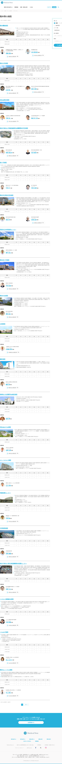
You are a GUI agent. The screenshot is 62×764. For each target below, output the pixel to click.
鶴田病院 (2, 359)
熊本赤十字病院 (4, 260)
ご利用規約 (39, 744)
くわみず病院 (4, 632)
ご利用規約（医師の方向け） (49, 744)
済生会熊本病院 (4, 100)
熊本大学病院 (4, 63)
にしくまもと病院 (5, 460)
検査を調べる (31, 739)
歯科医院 (58, 25)
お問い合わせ (29, 747)
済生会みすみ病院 (5, 427)
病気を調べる (13, 739)
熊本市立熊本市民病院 (6, 195)
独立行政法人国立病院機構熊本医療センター (13, 563)
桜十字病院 (3, 162)
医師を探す (49, 739)
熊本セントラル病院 (6, 670)
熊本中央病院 (4, 295)
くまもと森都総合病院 (7, 599)
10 (25, 704)
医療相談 (16, 7)
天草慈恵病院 (4, 528)
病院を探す (40, 739)
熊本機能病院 (4, 25)
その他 (31, 7)
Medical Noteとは (10, 744)
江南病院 (2, 324)
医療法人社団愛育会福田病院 (8, 394)
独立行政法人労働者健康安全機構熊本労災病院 (14, 128)
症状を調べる (22, 739)
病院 (57, 23)
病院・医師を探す (24, 7)
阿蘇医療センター (5, 493)
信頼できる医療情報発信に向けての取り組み (25, 744)
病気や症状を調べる (8, 7)
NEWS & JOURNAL (27, 741)
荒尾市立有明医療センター (8, 229)
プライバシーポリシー (19, 747)
